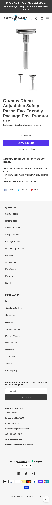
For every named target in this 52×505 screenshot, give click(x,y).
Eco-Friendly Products (15, 248)
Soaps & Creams (12, 228)
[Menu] (47, 18)
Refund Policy (11, 343)
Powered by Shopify (34, 496)
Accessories (10, 262)
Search (8, 363)
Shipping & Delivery (13, 308)
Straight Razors (12, 235)
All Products (10, 356)
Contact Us (10, 315)
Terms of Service (12, 329)
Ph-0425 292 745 (12, 423)
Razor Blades (11, 221)
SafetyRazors (21, 496)
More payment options (26, 149)
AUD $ (25, 465)
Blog (7, 301)
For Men (9, 276)
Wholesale (9, 350)
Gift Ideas (9, 255)
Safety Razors (11, 214)
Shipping (18, 125)
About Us (9, 322)
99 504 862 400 (16, 434)
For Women (10, 269)
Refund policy (11, 370)
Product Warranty (13, 336)
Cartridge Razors (12, 241)
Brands (8, 283)
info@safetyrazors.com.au (18, 429)
